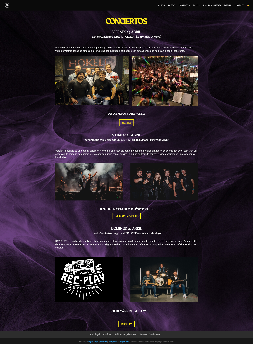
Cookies (107, 334)
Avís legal (95, 334)
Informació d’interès (212, 5)
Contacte (240, 5)
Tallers (196, 5)
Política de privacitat (125, 334)
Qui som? (161, 5)
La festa (171, 5)
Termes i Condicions (150, 334)
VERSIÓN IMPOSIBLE (126, 215)
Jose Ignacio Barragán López (119, 342)
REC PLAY (126, 324)
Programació (184, 5)
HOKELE (126, 122)
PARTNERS (228, 5)
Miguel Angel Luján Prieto (97, 342)
